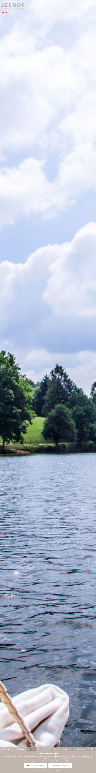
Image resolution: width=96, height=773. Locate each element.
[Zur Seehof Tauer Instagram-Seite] (92, 749)
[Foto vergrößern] (48, 377)
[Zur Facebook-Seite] (88, 749)
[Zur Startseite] (12, 5)
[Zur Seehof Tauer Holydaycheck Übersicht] (80, 749)
